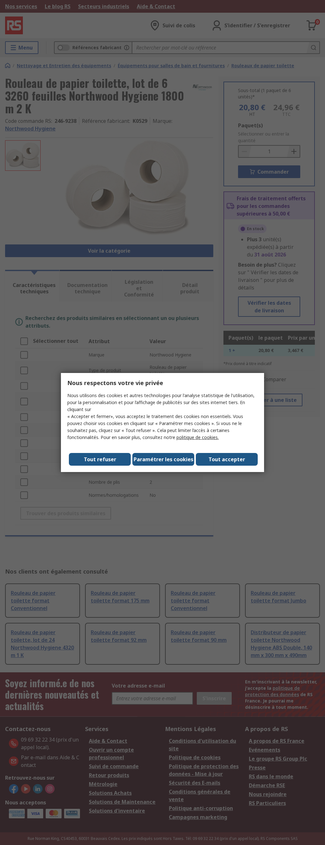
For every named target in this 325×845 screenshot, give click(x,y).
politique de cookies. (197, 437)
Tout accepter (227, 459)
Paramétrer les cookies (163, 459)
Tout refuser (100, 459)
